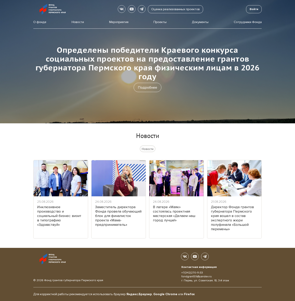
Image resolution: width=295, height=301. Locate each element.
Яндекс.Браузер (139, 294)
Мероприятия (118, 22)
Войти (254, 9)
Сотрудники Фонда (248, 22)
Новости (78, 22)
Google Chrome (165, 294)
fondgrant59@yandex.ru (196, 276)
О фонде (39, 22)
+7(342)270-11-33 (192, 272)
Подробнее (147, 87)
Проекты (160, 22)
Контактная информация (199, 267)
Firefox (189, 294)
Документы (200, 22)
